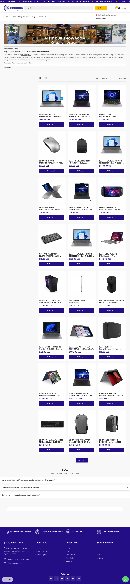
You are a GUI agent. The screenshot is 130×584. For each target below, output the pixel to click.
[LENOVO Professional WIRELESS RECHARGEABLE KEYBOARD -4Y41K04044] (52, 424)
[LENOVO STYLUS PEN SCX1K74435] (82, 285)
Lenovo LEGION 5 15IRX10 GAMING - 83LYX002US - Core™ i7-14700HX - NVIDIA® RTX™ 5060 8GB (81, 209)
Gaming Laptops (41, 551)
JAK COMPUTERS (13, 542)
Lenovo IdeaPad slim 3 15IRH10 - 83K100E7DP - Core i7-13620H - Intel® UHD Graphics (111, 162)
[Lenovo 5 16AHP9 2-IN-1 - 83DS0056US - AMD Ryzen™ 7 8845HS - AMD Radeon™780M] (112, 378)
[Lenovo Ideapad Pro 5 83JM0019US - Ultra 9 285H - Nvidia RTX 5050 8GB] (52, 192)
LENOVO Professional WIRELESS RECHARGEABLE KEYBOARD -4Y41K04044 (51, 441)
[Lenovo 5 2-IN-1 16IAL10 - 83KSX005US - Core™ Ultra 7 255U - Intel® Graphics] (52, 378)
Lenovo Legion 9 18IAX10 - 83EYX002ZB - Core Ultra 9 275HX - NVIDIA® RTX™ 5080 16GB (80, 116)
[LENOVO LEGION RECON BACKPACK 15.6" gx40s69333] (112, 424)
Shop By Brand (105, 542)
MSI (98, 551)
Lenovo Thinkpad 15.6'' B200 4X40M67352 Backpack (79, 162)
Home (8, 27)
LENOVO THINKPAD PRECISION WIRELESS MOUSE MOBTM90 (50, 162)
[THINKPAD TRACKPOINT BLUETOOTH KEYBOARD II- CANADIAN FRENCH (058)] (52, 238)
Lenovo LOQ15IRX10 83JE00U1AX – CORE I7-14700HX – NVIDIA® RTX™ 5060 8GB (109, 116)
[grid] (40, 78)
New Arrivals (70, 555)
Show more (7, 68)
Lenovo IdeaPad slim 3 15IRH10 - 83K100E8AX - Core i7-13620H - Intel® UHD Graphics (81, 255)
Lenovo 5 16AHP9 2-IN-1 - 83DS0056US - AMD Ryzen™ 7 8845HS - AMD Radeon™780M (111, 395)
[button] (120, 8)
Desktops (38, 548)
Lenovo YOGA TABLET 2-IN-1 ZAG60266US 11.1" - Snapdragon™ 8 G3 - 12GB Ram (111, 255)
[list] (45, 78)
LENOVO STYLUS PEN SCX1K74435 (77, 302)
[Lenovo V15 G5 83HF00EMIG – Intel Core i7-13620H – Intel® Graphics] (52, 331)
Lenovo (99, 548)
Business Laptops (41, 555)
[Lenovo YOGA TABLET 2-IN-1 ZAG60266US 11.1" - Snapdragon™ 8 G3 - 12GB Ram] (112, 238)
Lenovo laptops (26, 55)
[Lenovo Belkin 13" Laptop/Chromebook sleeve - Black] (112, 331)
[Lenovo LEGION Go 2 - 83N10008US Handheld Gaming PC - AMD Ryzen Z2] (112, 192)
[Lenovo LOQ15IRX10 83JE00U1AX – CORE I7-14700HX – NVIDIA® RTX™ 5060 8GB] (112, 99)
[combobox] (58, 8)
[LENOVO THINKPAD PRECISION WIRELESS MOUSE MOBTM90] (52, 145)
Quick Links (72, 542)
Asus (98, 555)
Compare (69, 548)
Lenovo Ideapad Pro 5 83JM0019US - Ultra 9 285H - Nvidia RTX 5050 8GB (50, 209)
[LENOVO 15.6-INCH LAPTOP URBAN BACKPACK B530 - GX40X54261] (82, 424)
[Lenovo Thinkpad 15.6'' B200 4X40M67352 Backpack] (82, 145)
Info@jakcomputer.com (15, 563)
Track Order (70, 558)
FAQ (67, 551)
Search (102, 8)
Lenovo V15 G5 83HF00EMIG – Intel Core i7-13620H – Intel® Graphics (50, 348)
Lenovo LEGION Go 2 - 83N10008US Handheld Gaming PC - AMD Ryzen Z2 (111, 209)
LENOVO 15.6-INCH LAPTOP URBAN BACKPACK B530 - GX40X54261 (79, 441)
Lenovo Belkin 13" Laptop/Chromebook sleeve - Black (110, 348)
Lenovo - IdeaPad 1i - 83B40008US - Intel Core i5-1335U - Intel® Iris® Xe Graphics (51, 116)
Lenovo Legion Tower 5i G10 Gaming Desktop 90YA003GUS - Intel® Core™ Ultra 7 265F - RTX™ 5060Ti (51, 302)
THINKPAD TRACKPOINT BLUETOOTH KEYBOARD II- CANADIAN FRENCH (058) (49, 255)
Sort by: (96, 78)
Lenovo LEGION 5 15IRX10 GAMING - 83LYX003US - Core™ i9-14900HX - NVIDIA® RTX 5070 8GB (81, 395)
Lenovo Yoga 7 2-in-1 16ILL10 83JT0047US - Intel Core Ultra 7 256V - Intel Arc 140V (81, 348)
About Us (69, 562)
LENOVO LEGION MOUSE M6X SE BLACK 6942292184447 (111, 302)
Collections (41, 542)
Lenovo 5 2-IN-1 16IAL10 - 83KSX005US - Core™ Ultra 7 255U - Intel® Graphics (50, 395)
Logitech (100, 558)
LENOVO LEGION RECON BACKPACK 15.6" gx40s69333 (110, 441)
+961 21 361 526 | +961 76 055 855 (19, 559)
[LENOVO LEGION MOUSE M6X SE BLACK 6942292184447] (112, 285)
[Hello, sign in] (111, 8)
